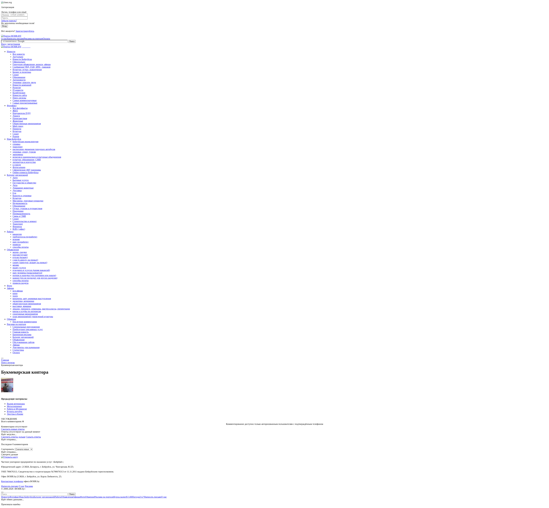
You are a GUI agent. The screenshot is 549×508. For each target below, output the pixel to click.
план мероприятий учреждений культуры (33, 316)
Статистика (18, 350)
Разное (16, 136)
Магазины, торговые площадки (28, 201)
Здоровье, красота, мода (24, 82)
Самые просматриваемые (25, 103)
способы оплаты (21, 247)
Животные (18, 121)
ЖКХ (15, 110)
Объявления (13, 249)
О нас (4, 38)
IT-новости (18, 90)
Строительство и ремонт (25, 221)
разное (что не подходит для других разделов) (35, 278)
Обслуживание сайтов (23, 342)
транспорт (18, 147)
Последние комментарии (25, 321)
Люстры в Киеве (15, 414)
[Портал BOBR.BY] (11, 36)
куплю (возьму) (20, 257)
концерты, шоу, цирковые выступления (32, 298)
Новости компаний (22, 85)
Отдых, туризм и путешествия (27, 208)
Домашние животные (23, 188)
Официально (19, 62)
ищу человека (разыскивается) (27, 273)
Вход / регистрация (10, 44)
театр (15, 296)
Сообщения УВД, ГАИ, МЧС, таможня (31, 67)
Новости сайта (20, 95)
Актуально (18, 56)
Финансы (17, 226)
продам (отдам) (20, 255)
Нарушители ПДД (21, 113)
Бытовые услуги (21, 180)
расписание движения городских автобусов (34, 149)
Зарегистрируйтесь (25, 31)
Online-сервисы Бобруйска (25, 172)
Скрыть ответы (33, 437)
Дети (15, 185)
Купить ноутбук (14, 411)
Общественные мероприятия (27, 123)
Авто (15, 177)
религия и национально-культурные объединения (37, 157)
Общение (11, 319)
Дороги (16, 116)
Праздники (18, 211)
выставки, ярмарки (22, 306)
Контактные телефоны (12, 481)
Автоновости (19, 80)
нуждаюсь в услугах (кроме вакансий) (31, 270)
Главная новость (21, 332)
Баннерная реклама (22, 334)
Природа (17, 129)
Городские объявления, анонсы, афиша (32, 64)
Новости (11, 51)
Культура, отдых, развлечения (27, 69)
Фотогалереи (19, 167)
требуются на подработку (25, 237)
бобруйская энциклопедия (25, 141)
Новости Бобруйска (22, 59)
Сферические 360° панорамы (27, 170)
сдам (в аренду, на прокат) (25, 260)
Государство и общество (24, 183)
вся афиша (18, 291)
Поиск (71, 41)
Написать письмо (15, 38)
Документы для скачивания (26, 347)
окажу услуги (19, 267)
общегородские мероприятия (27, 303)
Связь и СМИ (19, 216)
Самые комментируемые (25, 100)
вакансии (17, 234)
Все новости (19, 54)
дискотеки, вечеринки (23, 301)
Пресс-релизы (19, 98)
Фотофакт (12, 105)
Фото (9, 285)
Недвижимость (20, 203)
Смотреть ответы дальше (13, 437)
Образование (19, 77)
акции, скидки (20, 252)
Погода (138, 497)
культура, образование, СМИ (27, 159)
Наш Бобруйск (14, 139)
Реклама (29, 486)
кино (15, 293)
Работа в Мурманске (17, 409)
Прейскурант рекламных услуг (28, 329)
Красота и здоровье (22, 195)
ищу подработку (21, 242)
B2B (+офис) (19, 229)
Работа (10, 231)
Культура (17, 131)
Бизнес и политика (22, 72)
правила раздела (20, 283)
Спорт (16, 74)
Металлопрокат (14, 406)
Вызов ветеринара (16, 404)
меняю (16, 265)
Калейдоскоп (19, 92)
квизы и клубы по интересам (27, 311)
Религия (17, 87)
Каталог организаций (17, 175)
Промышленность (21, 213)
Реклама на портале (33, 38)
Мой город (18, 126)
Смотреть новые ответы (13, 429)
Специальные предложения (26, 327)
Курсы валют (123, 497)
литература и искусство (24, 162)
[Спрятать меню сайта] (2, 492)
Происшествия (20, 118)
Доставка (17, 190)
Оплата (46, 38)
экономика (18, 154)
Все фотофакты (20, 108)
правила (17, 244)
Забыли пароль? (9, 20)
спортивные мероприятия (25, 314)
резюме (16, 239)
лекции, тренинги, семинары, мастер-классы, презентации (41, 309)
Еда (14, 193)
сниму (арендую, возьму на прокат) (30, 262)
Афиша (10, 288)
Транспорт (18, 224)
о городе (17, 165)
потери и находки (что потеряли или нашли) (34, 275)
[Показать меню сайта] (2, 358)
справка (16, 144)
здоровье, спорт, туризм (24, 152)
